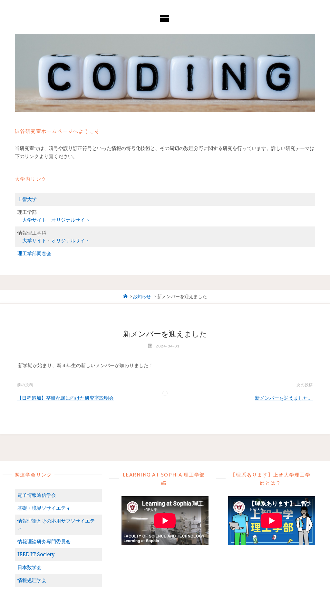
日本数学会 (29, 567)
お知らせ (142, 296)
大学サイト (34, 220)
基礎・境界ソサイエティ (44, 508)
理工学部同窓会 (34, 253)
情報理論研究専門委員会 (44, 541)
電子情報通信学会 (36, 495)
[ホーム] (125, 296)
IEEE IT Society (36, 554)
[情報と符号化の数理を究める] (165, 73)
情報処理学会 (31, 580)
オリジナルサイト (70, 220)
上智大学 (27, 199)
